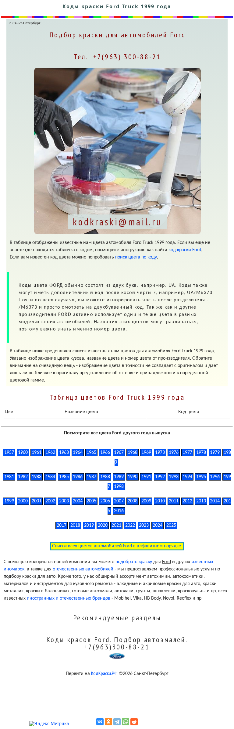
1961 (36, 452)
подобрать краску (133, 562)
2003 (64, 501)
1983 (36, 476)
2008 (132, 501)
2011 (174, 501)
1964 (78, 452)
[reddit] (134, 721)
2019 (89, 525)
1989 (119, 476)
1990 (132, 476)
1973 (160, 452)
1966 (105, 452)
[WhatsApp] (125, 721)
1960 (23, 452)
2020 (103, 525)
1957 (9, 452)
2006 (105, 501)
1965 (91, 452)
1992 (160, 476)
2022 (130, 525)
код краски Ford (184, 250)
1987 (91, 476)
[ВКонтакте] (100, 721)
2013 (201, 501)
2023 (144, 525)
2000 (23, 501)
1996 (215, 476)
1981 (9, 476)
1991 (146, 476)
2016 (119, 510)
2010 (160, 501)
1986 (78, 476)
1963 (64, 452)
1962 (50, 452)
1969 (146, 452)
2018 (75, 525)
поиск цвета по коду (136, 257)
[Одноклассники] (108, 721)
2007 (119, 501)
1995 (201, 476)
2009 (146, 501)
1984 (50, 476)
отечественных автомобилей (83, 569)
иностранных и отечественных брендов (68, 598)
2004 (78, 501)
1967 (119, 452)
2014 (215, 501)
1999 (9, 501)
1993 (174, 476)
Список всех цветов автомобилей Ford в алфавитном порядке (117, 546)
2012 (187, 501)
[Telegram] (117, 721)
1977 (187, 452)
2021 (116, 525)
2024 (157, 525)
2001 (36, 501)
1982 (23, 476)
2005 (91, 501)
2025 (171, 525)
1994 (187, 476)
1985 (64, 476)
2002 (50, 501)
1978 (201, 452)
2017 (61, 525)
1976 (174, 452)
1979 (215, 452)
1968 (132, 452)
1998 (119, 486)
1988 (105, 476)
